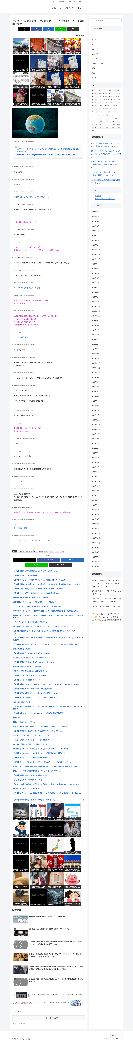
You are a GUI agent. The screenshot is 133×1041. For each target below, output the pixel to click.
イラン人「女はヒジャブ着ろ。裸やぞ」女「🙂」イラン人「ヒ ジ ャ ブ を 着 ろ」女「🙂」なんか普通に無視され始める (106, 618)
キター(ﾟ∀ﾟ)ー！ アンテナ (105, 199)
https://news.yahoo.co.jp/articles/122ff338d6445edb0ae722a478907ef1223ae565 (47, 155)
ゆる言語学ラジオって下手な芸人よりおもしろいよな (106, 592)
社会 (63, 551)
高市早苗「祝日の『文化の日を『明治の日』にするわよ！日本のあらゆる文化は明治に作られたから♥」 (106, 583)
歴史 (58, 551)
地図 (41, 551)
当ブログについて (116, 1035)
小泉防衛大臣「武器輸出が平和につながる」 (106, 607)
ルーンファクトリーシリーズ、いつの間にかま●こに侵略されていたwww (106, 600)
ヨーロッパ (29, 551)
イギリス (22, 551)
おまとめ (98, 196)
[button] (73, 29)
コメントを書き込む (48, 1018)
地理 (47, 551)
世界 (36, 551)
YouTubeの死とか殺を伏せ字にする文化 (105, 180)
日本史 (52, 551)
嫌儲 (15, 551)
